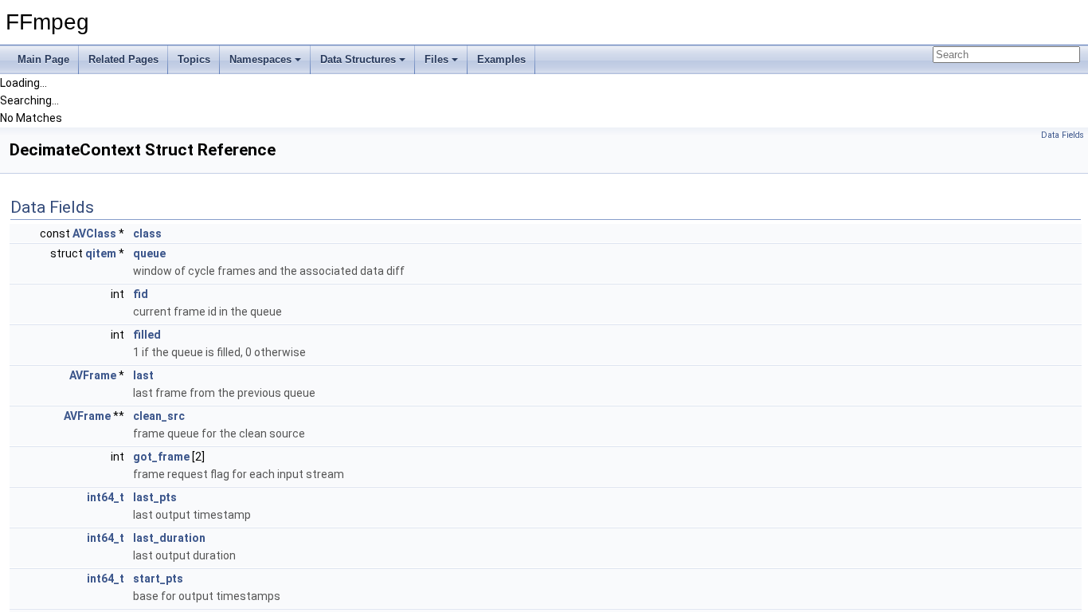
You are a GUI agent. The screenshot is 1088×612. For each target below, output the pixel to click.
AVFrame (92, 375)
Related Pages (123, 59)
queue (149, 253)
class (147, 233)
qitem (100, 253)
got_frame (161, 456)
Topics (194, 59)
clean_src (159, 416)
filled (147, 334)
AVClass (94, 233)
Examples (501, 59)
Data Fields (1062, 135)
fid (140, 294)
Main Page (43, 59)
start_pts (158, 578)
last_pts (155, 497)
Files (436, 59)
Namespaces (260, 59)
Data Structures (358, 59)
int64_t (105, 497)
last (143, 375)
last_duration (169, 538)
